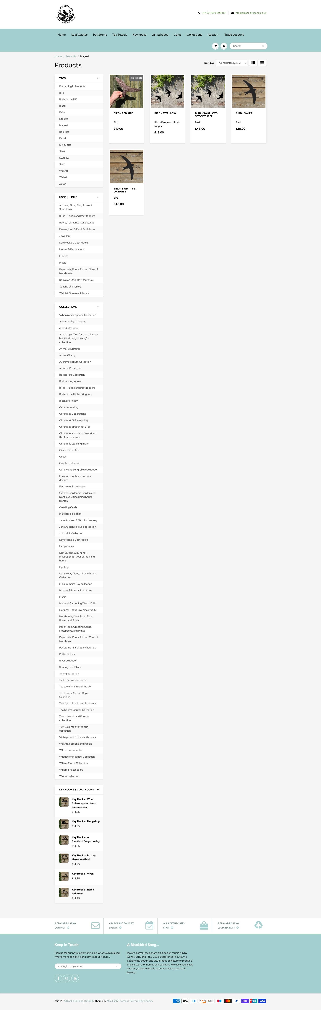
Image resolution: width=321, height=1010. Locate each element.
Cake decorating (68, 407)
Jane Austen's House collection (77, 526)
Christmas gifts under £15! (74, 426)
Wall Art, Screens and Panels (75, 743)
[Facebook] (58, 978)
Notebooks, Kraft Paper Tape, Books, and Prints (76, 618)
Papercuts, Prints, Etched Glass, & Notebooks (78, 271)
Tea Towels (119, 34)
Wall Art (63, 170)
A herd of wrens (68, 328)
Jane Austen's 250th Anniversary (78, 520)
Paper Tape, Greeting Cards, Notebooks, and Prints (75, 628)
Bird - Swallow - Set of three (206, 115)
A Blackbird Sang (73, 1001)
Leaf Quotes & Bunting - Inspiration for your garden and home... (77, 556)
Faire (62, 112)
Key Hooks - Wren (83, 873)
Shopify (89, 1001)
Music (62, 262)
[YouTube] (75, 978)
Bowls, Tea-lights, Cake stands (76, 222)
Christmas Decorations (72, 413)
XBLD (62, 183)
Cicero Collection (69, 450)
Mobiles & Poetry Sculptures (75, 590)
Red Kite (64, 131)
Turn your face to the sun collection (73, 728)
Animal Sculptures (69, 348)
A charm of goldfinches (72, 321)
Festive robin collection (72, 486)
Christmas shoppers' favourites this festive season (77, 435)
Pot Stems (100, 34)
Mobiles (63, 256)
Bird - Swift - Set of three (125, 190)
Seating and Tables (70, 286)
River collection (68, 660)
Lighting (64, 567)
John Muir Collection (71, 533)
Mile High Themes (117, 1001)
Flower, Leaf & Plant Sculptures (77, 229)
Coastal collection (69, 463)
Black (62, 105)
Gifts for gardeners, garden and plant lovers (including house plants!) (77, 496)
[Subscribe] (117, 966)
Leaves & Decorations (72, 249)
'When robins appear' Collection (77, 315)
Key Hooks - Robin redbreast (83, 891)
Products (71, 56)
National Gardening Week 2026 (77, 603)
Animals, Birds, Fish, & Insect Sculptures (75, 207)
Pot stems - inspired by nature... (77, 647)
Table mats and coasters (73, 680)
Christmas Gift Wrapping (73, 420)
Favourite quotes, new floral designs (75, 478)
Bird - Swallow (165, 113)
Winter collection (69, 776)
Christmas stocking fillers (74, 443)
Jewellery (64, 236)
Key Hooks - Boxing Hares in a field (83, 857)
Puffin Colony (67, 654)
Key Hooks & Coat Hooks (73, 242)
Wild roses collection (71, 750)
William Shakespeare (71, 769)
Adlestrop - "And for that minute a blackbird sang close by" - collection (78, 338)
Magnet (63, 125)
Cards (177, 34)
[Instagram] (66, 978)
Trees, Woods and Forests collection (74, 718)
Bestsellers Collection (72, 374)
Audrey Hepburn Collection (75, 361)
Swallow (64, 157)
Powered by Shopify (141, 1001)
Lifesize (63, 118)
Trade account (234, 34)
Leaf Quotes (79, 34)
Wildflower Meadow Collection (77, 756)
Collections (194, 34)
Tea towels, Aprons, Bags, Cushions (74, 695)
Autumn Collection (70, 368)
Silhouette (65, 144)
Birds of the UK (68, 99)
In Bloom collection (70, 513)
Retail (62, 138)
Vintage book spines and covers (77, 737)
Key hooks (139, 34)
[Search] (263, 46)
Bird (61, 92)
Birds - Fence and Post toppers (77, 216)
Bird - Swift (244, 113)
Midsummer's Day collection (75, 584)
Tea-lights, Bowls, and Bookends (78, 703)
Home (62, 34)
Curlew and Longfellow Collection (78, 469)
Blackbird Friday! (68, 400)
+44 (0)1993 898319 (213, 12)
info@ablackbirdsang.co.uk (250, 12)
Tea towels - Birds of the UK (75, 686)
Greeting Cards (68, 507)
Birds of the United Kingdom (75, 394)
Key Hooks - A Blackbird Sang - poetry (86, 839)
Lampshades (160, 34)
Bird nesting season (70, 381)
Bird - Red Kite (123, 113)
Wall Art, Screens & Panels (74, 293)
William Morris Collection (73, 763)
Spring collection (69, 673)
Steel (62, 151)
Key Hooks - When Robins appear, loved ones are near (84, 803)
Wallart (63, 177)
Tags (62, 78)
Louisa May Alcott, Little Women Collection (77, 575)
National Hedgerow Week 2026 (77, 610)
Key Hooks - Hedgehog (86, 821)
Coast (62, 456)
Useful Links (68, 197)
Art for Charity (67, 355)
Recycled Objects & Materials (76, 280)
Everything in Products (72, 86)
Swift (62, 164)
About (212, 34)
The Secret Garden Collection (76, 710)
